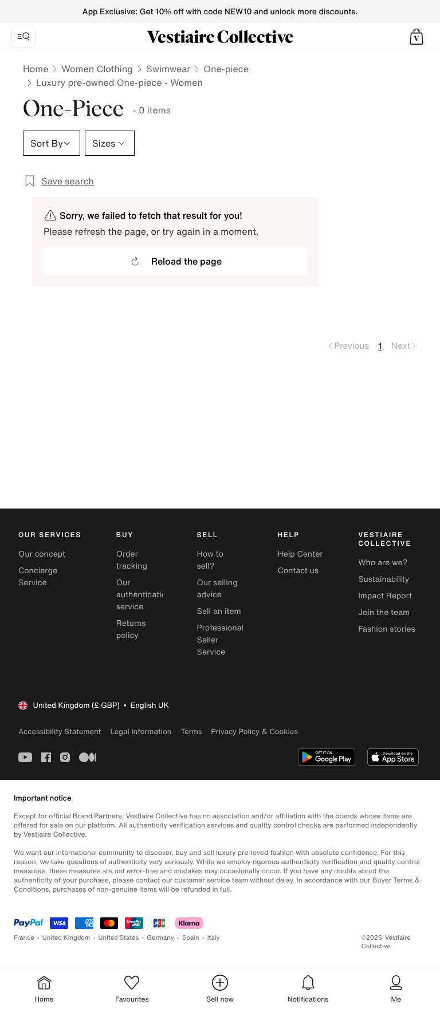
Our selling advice (217, 589)
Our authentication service (143, 595)
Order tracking (131, 560)
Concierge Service (37, 577)
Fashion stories (386, 629)
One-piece (226, 69)
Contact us (298, 571)
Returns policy (131, 629)
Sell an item (219, 611)
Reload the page (186, 261)
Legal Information (140, 731)
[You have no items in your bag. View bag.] (416, 37)
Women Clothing (97, 69)
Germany (160, 937)
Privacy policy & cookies (254, 731)
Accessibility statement (59, 731)
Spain (190, 937)
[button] (416, 37)
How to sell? (210, 560)
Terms (191, 731)
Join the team (384, 612)
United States (119, 937)
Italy (213, 937)
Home (35, 69)
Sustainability (383, 579)
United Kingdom (66, 937)
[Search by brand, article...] (23, 37)
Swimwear (168, 69)
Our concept (41, 554)
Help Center (300, 554)
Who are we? (382, 563)
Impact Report (385, 596)
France (24, 937)
